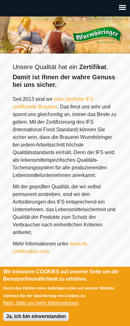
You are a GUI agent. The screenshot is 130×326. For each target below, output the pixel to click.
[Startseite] (98, 35)
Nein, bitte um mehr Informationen (41, 303)
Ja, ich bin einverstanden (36, 316)
